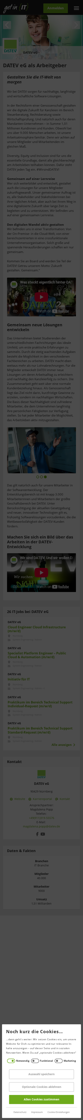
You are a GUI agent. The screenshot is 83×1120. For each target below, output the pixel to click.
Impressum (37, 1112)
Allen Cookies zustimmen (41, 1099)
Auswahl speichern (41, 1074)
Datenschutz (19, 1112)
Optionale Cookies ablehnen (41, 1087)
